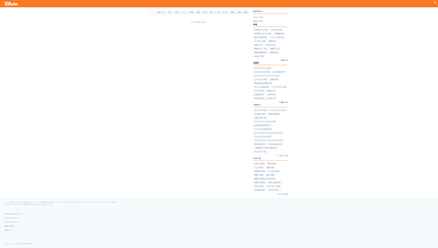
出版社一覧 (283, 102)
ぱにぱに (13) (270, 45)
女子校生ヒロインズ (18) (263, 33)
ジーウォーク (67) (261, 79)
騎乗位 (233, 12)
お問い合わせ (9, 226)
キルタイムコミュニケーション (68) (267, 76)
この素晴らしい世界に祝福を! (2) (266, 148)
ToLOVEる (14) (260, 114)
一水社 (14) (271, 94)
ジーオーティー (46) (279, 87)
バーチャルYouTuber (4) (263, 129)
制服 (198, 12)
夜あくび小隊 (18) (261, 37)
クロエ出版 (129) (278, 72)
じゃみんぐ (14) (260, 41)
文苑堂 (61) (274, 79)
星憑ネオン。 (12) (261, 49)
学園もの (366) (260, 182)
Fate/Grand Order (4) (262, 125)
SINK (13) (272, 41)
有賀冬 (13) (258, 45)
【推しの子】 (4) (260, 118)
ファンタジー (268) (273, 186)
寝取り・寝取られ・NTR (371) (265, 179)
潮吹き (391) (259, 175)
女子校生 (191, 12)
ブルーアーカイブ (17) (277, 110)
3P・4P (225, 12)
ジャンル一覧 (283, 194)
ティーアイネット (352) (263, 68)
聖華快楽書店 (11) (260, 52)
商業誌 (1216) (258, 21)
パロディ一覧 (283, 156)
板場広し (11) (274, 49)
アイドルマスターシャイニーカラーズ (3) (268, 140)
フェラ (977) (259, 167)
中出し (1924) (259, 163)
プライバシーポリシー (13, 218)
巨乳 (176, 12)
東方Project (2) (260, 144)
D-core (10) (271, 98)
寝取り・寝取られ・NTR (246, 12)
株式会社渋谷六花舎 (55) (263, 83)
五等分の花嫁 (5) (274, 114)
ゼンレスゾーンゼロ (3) (262, 136)
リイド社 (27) (259, 91)
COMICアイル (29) (261, 30)
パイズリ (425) (274, 171)
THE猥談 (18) (279, 33)
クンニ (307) (259, 186)
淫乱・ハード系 (215, 12)
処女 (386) (270, 175)
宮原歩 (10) (274, 52)
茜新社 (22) (271, 91)
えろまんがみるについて (13, 214)
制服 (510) (270, 167)
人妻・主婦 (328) (274, 182)
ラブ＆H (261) (273, 190)
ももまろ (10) (259, 56)
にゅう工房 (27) (276, 30)
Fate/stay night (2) (275, 144)
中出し (170, 12)
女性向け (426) (260, 171)
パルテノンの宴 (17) (277, 37)
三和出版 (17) (259, 94)
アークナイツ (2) (260, 152)
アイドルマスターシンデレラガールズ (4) (268, 133)
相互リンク (9, 230)
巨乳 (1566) (272, 163)
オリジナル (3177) (261, 110)
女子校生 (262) (260, 190)
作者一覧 (284, 60)
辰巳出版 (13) (259, 98)
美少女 (205, 12)
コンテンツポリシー (12, 222)
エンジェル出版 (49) (261, 87)
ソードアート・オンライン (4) (265, 121)
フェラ (183, 12)
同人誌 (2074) (258, 17)
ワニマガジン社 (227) (262, 72)
